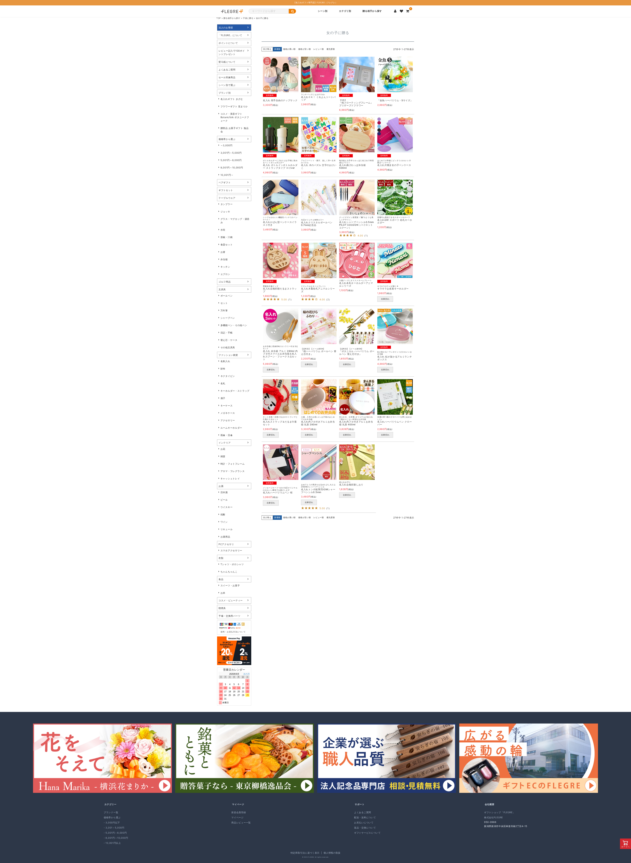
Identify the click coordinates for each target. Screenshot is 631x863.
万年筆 (224, 310)
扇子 (223, 398)
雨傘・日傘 (227, 435)
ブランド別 (225, 92)
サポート (359, 804)
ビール (224, 499)
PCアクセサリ (226, 544)
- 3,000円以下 (112, 822)
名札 (223, 383)
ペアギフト (225, 182)
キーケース (227, 405)
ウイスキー (227, 507)
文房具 (222, 289)
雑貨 (223, 456)
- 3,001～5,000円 (114, 827)
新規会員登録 (238, 812)
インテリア (225, 442)
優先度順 (331, 49)
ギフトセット (226, 190)
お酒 (221, 486)
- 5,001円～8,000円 (115, 832)
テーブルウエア (227, 197)
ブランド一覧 (111, 812)
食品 (221, 579)
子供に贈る (248, 18)
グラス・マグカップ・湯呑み (235, 221)
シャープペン (228, 317)
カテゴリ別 (345, 11)
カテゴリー (110, 804)
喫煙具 (222, 608)
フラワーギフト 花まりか (234, 106)
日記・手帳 (227, 332)
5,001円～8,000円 (231, 160)
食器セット (227, 244)
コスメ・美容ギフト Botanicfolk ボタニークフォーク (235, 117)
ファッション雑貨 (228, 355)
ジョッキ (225, 211)
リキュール (227, 529)
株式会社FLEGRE (493, 817)
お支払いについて (364, 822)
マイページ (238, 804)
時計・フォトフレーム (233, 463)
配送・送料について (365, 817)
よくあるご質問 (227, 69)
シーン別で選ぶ (227, 85)
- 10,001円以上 (112, 842)
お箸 (223, 252)
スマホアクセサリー (231, 550)
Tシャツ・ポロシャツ (232, 564)
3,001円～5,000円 (231, 152)
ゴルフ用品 (225, 281)
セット (224, 303)
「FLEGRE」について (230, 35)
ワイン (224, 521)
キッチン (225, 266)
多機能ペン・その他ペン (234, 325)
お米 (223, 592)
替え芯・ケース (229, 340)
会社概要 (489, 804)
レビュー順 (318, 49)
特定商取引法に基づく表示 (305, 852)
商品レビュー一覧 (241, 822)
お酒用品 (225, 536)
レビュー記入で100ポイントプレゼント (232, 52)
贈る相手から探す (372, 11)
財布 (223, 368)
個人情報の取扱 (332, 852)
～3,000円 (227, 145)
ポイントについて (228, 43)
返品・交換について (365, 827)
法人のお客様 (226, 27)
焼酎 (223, 514)
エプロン (225, 274)
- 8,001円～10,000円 (116, 837)
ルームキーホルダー (231, 427)
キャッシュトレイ (230, 478)
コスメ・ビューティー (231, 600)
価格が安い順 (304, 49)
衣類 (221, 558)
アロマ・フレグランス (233, 471)
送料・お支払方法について (233, 632)
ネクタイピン (228, 376)
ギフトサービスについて (367, 832)
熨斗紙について (227, 61)
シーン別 (322, 11)
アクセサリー (228, 420)
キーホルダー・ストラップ (235, 390)
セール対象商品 (227, 77)
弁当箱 (224, 259)
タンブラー (227, 204)
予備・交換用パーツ (229, 615)
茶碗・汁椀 (227, 237)
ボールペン (227, 295)
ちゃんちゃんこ (229, 571)
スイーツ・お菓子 (230, 585)
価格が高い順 (289, 49)
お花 (223, 449)
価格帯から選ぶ (227, 139)
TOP (218, 18)
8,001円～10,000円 (232, 167)
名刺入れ (225, 361)
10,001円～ (227, 174)
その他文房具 (228, 347)
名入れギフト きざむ (232, 99)
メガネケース (228, 413)
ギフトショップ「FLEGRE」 (499, 812)
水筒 (223, 229)
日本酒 (224, 492)
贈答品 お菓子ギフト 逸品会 (235, 130)
